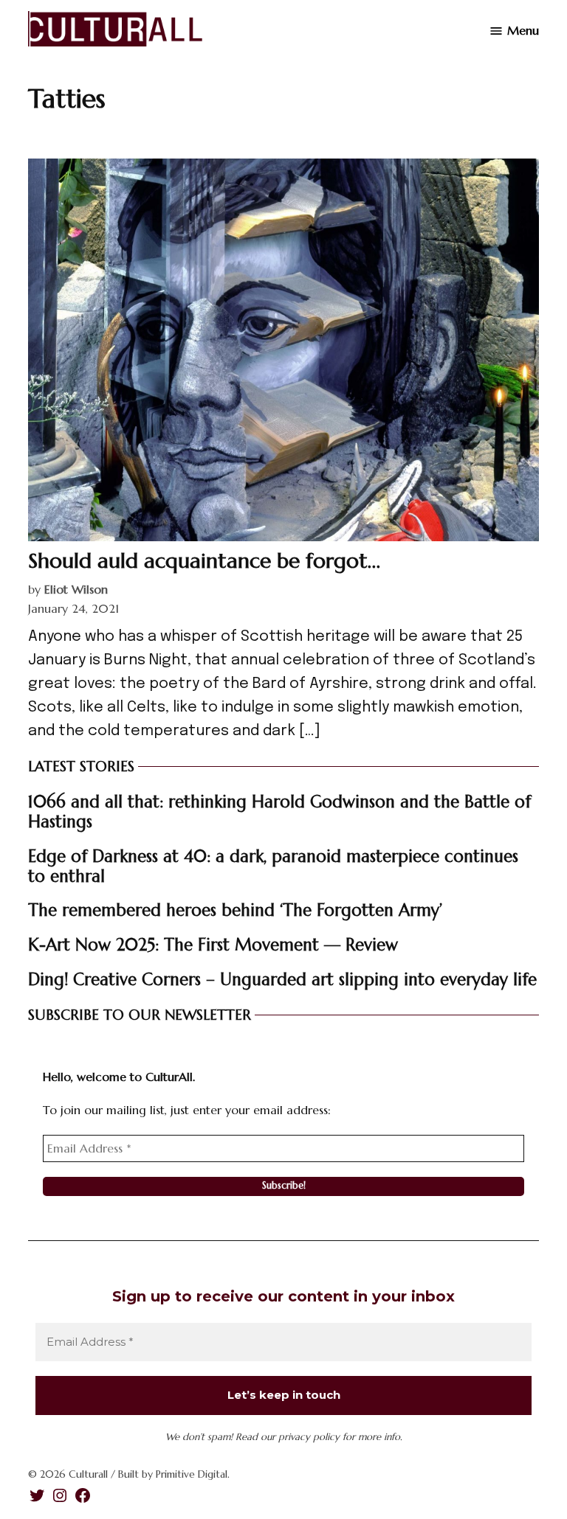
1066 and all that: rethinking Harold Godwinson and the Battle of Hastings (279, 811)
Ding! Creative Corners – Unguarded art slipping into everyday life (282, 979)
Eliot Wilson (76, 589)
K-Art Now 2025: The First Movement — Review (213, 944)
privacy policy (309, 1437)
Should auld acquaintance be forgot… (204, 561)
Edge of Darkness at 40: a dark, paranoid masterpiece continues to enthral (273, 866)
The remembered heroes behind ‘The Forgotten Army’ (235, 910)
